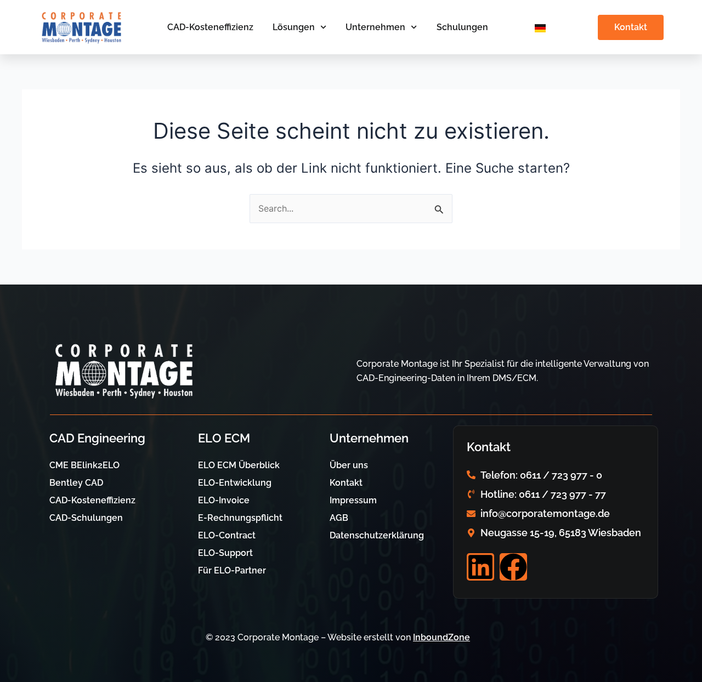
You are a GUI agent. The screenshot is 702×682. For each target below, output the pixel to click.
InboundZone (441, 637)
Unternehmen (375, 27)
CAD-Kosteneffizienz (210, 27)
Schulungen (462, 27)
